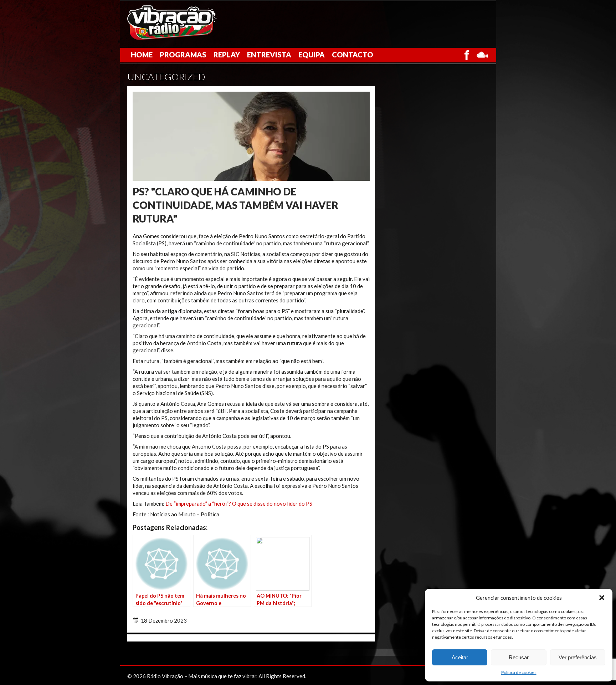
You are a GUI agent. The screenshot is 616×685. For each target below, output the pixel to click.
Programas (183, 54)
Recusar (519, 657)
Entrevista (269, 54)
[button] (601, 597)
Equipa (311, 54)
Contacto (352, 54)
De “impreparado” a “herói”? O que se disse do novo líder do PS (238, 503)
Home (142, 54)
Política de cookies (519, 672)
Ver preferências (578, 657)
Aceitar (460, 657)
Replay (227, 54)
